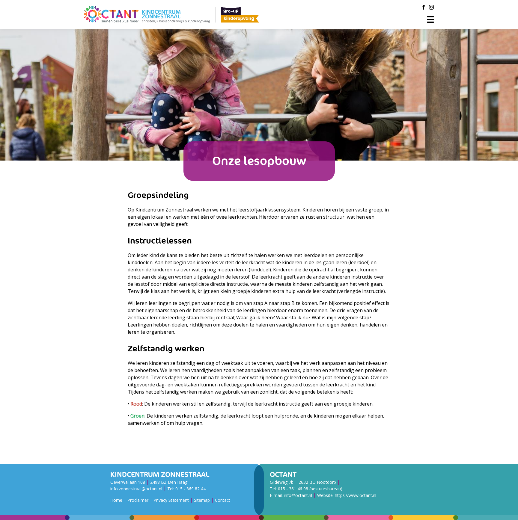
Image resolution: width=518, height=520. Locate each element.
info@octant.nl (298, 495)
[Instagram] (431, 7)
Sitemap (202, 500)
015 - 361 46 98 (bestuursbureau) (310, 489)
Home (116, 500)
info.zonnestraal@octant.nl (136, 489)
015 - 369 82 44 (190, 489)
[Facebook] (423, 7)
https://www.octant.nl (355, 495)
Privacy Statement (171, 500)
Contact (222, 500)
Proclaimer (137, 500)
